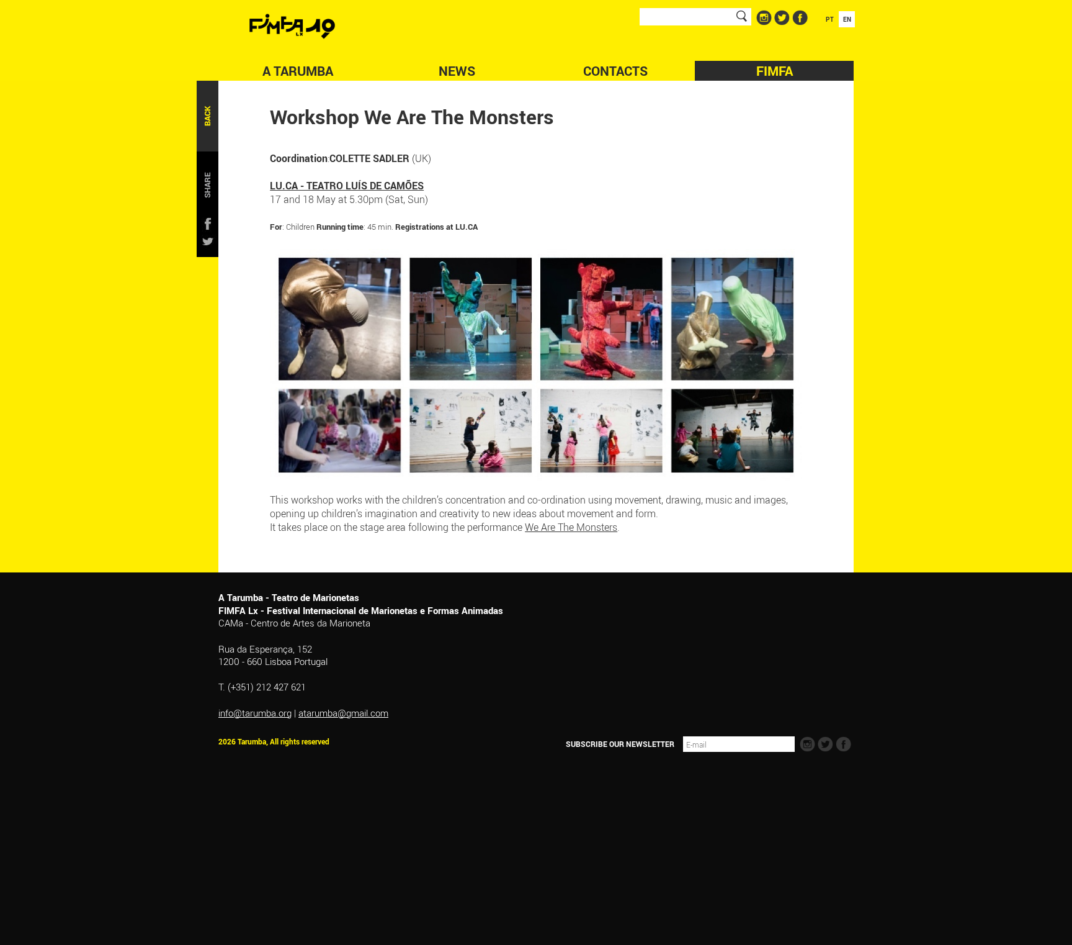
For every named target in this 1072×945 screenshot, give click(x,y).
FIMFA (774, 70)
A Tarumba (297, 70)
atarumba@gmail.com (343, 713)
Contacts (615, 70)
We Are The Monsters (571, 527)
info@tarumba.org (255, 713)
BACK (207, 116)
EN (847, 19)
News (457, 70)
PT (830, 19)
